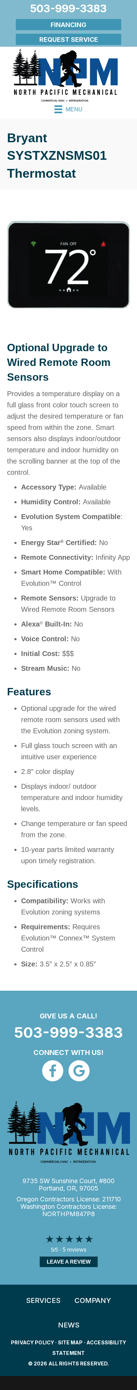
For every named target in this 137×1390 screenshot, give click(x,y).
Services (43, 1300)
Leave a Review (69, 1262)
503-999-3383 (68, 1032)
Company (92, 1300)
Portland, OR (57, 1188)
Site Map (70, 1342)
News (68, 1325)
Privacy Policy (32, 1342)
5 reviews (74, 1250)
